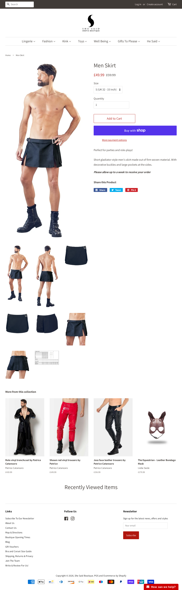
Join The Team (12, 560)
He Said (152, 41)
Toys (81, 41)
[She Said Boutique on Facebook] (66, 519)
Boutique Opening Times (17, 537)
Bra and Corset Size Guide (18, 551)
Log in (138, 4)
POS (96, 575)
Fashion (47, 41)
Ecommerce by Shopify (114, 575)
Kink (65, 41)
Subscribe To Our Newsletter (19, 518)
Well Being (101, 41)
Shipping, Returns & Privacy (19, 556)
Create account (155, 4)
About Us (9, 523)
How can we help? (162, 586)
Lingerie (27, 41)
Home (8, 55)
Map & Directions (13, 532)
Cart (174, 4)
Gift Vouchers (12, 546)
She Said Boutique (84, 575)
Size (96, 83)
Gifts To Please (128, 41)
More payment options (114, 140)
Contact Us (11, 527)
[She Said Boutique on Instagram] (72, 519)
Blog (7, 541)
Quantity (99, 98)
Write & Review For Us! (16, 565)
